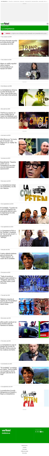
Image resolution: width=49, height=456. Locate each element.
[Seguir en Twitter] (35, 431)
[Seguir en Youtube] (41, 431)
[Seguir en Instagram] (38, 431)
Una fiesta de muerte (16, 1)
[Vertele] (6, 430)
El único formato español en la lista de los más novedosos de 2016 (8, 42)
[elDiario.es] (6, 433)
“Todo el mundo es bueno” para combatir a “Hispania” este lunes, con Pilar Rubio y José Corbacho (8, 279)
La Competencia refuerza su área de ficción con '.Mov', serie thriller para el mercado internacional (8, 92)
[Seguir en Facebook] (37, 431)
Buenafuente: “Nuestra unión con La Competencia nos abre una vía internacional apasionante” (8, 165)
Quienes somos (24, 445)
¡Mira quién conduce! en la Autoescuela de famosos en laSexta (8, 323)
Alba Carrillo (45, 1)
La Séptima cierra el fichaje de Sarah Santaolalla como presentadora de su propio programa (29, 33)
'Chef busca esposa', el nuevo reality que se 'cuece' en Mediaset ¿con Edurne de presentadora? (8, 115)
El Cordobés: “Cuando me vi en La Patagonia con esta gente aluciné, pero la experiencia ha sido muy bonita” (8, 211)
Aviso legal (24, 449)
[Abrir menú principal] (47, 23)
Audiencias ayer (22, 1)
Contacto (24, 447)
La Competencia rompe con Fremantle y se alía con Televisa (8, 186)
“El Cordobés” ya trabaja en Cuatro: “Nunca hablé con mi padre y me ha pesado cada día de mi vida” (8, 371)
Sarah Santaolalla (41, 1)
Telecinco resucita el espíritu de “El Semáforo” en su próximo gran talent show (8, 301)
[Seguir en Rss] (42, 431)
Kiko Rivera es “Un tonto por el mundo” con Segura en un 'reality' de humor (8, 141)
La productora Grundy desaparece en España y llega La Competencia (8, 392)
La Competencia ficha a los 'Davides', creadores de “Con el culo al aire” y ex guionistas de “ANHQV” (8, 234)
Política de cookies (24, 451)
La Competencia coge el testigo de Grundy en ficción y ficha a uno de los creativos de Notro (8, 347)
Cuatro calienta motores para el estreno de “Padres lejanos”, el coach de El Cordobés (8, 255)
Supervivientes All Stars (35, 1)
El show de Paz (11, 1)
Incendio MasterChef (28, 1)
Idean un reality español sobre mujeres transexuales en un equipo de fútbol (8, 65)
